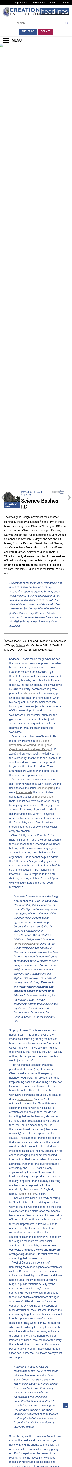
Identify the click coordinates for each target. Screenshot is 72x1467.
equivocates (25, 1099)
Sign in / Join (21, 3)
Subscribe (28, 31)
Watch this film (27, 1194)
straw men (30, 693)
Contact (66, 3)
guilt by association (43, 797)
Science (20, 645)
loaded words (24, 792)
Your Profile (39, 3)
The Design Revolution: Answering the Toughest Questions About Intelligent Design (30, 745)
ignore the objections (26, 944)
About (53, 3)
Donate (45, 31)
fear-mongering (46, 788)
